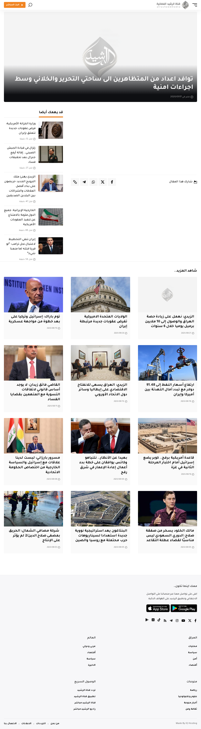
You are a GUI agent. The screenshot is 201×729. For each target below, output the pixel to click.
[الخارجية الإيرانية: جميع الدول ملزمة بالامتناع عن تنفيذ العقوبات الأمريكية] (50, 216)
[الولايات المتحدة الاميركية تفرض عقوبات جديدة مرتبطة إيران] (100, 294)
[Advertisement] (134, 141)
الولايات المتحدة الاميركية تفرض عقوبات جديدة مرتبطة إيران (103, 321)
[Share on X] (103, 182)
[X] (190, 621)
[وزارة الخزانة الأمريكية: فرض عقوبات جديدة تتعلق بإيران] (50, 130)
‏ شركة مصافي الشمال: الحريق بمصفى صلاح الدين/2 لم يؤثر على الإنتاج (34, 536)
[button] (193, 5)
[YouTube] (183, 621)
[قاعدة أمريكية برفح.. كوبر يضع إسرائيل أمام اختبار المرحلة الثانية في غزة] (167, 436)
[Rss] (165, 621)
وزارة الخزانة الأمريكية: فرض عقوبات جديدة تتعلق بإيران (21, 128)
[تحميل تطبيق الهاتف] (171, 608)
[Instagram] (177, 621)
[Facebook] (195, 621)
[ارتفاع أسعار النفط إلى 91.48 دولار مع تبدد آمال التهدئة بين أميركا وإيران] (167, 363)
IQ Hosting (191, 723)
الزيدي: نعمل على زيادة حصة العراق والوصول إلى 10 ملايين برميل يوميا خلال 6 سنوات (169, 321)
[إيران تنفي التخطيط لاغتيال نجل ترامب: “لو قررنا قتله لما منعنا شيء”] (50, 246)
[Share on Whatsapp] (93, 182)
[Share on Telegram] (84, 182)
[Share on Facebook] (112, 182)
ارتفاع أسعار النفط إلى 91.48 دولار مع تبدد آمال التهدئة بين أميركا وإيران (169, 390)
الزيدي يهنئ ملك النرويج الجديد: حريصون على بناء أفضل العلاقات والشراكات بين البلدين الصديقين (20, 186)
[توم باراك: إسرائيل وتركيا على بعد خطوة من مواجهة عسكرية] (33, 294)
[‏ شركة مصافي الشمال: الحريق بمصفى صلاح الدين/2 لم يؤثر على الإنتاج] (33, 508)
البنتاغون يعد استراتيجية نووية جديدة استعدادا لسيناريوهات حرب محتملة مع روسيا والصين (101, 536)
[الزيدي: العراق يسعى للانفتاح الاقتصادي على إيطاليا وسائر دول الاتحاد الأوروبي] (100, 363)
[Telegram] (171, 621)
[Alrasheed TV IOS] (153, 621)
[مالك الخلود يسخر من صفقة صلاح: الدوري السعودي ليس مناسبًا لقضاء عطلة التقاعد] (167, 508)
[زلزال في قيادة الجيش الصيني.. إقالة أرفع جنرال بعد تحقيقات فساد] (50, 154)
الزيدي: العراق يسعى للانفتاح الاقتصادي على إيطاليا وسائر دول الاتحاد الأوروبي (102, 390)
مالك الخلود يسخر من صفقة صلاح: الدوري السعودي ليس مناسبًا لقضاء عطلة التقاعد (170, 536)
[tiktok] (159, 621)
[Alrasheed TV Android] (147, 621)
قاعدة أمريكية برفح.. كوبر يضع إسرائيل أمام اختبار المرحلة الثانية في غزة (168, 463)
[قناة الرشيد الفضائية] (172, 5)
